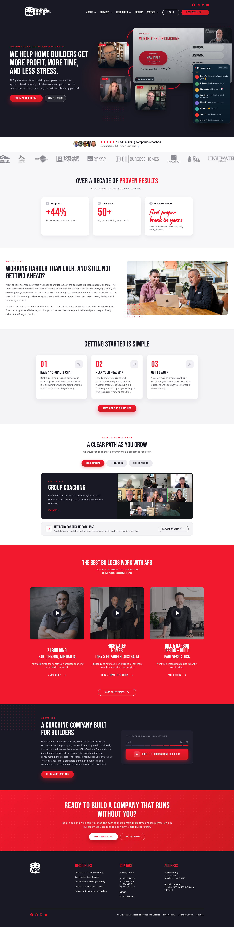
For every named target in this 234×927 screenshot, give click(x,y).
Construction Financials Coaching (89, 886)
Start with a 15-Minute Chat (117, 408)
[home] (38, 12)
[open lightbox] (57, 613)
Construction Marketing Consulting (90, 882)
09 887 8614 (128, 881)
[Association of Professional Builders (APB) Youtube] (207, 5)
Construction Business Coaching (89, 872)
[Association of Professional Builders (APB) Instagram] (198, 5)
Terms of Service (185, 914)
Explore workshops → (173, 528)
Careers (123, 892)
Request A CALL (195, 12)
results (139, 12)
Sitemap (200, 914)
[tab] (93, 463)
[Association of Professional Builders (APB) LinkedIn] (203, 5)
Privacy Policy (169, 914)
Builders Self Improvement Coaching (91, 891)
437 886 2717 (129, 887)
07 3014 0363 (129, 878)
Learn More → (53, 510)
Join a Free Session (55, 98)
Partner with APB (127, 896)
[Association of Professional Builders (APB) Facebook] (193, 5)
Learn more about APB (57, 774)
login (171, 12)
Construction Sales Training (87, 877)
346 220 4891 (129, 884)
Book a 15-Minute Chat (26, 98)
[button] (91, 12)
